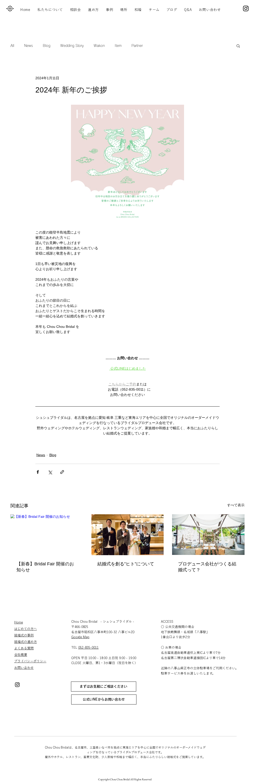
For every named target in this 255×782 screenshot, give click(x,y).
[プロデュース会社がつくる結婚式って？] (208, 534)
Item (118, 45)
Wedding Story (72, 45)
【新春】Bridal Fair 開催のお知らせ (45, 566)
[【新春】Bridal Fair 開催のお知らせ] (46, 534)
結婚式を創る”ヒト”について (125, 563)
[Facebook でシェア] (37, 472)
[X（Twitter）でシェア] (50, 472)
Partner (137, 45)
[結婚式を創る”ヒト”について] (127, 534)
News (28, 45)
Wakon (99, 45)
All (12, 45)
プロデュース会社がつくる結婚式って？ (207, 566)
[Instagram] (246, 8)
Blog (46, 45)
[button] (238, 46)
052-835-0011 (88, 647)
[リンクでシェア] (62, 472)
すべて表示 (236, 505)
